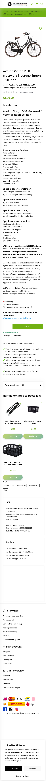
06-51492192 (23, 548)
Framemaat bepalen (27, 294)
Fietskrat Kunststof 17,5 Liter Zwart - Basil (12, 463)
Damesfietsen (23, 11)
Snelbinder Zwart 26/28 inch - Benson (12, 422)
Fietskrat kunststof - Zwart (33, 422)
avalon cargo (9, 486)
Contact (6, 676)
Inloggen (6, 652)
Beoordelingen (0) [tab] (14, 385)
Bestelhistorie (8, 656)
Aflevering (8, 302)
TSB (22, 713)
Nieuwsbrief (7, 664)
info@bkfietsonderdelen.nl (19, 555)
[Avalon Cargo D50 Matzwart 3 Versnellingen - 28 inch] (23, 64)
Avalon (33, 88)
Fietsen (13, 11)
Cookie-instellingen (32, 713)
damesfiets (21, 486)
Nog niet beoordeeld (24, 92)
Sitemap (6, 684)
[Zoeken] (41, 4)
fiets (5, 490)
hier (19, 761)
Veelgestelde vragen (11, 688)
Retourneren (8, 680)
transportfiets (33, 486)
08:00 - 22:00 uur (26, 552)
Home (5, 11)
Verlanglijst (7, 660)
